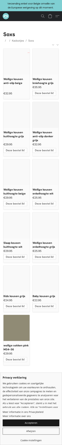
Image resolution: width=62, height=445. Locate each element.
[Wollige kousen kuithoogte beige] (16, 172)
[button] (6, 16)
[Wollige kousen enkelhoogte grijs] (46, 225)
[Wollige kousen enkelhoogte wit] (46, 172)
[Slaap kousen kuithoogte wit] (16, 225)
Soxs (31, 40)
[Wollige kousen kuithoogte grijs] (16, 115)
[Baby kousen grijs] (46, 278)
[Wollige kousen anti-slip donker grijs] (46, 115)
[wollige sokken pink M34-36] (16, 328)
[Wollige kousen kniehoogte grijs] (46, 62)
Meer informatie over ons (17, 416)
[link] (31, 439)
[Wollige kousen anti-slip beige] (16, 62)
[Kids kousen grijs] (16, 278)
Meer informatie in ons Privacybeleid (23, 411)
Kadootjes (18, 40)
